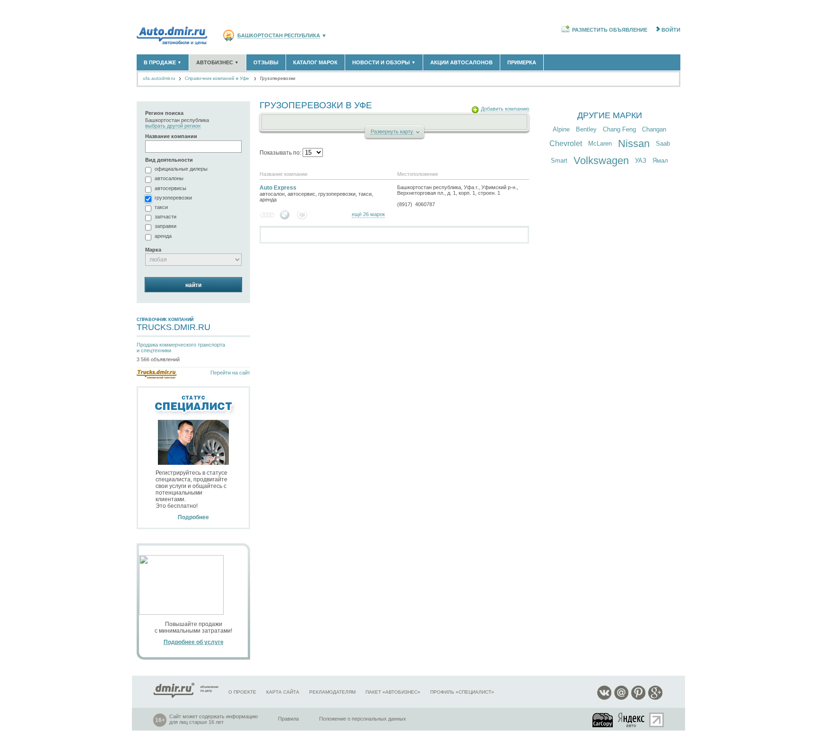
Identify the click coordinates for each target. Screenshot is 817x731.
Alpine (561, 129)
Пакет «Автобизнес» (392, 692)
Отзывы (265, 62)
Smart (559, 160)
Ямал (660, 160)
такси (161, 207)
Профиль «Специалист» (462, 692)
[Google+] (655, 698)
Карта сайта (282, 692)
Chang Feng (619, 129)
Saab (663, 143)
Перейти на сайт (230, 372)
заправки (165, 226)
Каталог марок (315, 62)
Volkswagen (601, 160)
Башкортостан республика (278, 35)
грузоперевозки (173, 197)
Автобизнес (217, 62)
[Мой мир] (621, 698)
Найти (193, 285)
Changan (654, 129)
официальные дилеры (181, 169)
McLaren (600, 143)
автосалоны (169, 178)
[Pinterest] (638, 698)
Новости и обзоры (384, 62)
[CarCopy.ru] (603, 720)
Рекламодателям (332, 692)
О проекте (242, 692)
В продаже (163, 62)
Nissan (634, 143)
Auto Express (278, 187)
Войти (670, 30)
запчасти (165, 216)
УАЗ (640, 160)
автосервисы (170, 188)
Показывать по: (281, 152)
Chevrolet (565, 143)
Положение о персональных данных (362, 719)
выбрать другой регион (172, 126)
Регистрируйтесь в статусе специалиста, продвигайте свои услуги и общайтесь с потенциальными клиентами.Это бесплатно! (191, 495)
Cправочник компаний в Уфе (217, 78)
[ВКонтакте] (604, 698)
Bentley (586, 129)
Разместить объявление (609, 30)
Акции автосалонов (461, 62)
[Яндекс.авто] (631, 720)
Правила (288, 719)
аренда (163, 236)
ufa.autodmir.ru (159, 78)
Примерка (521, 62)
